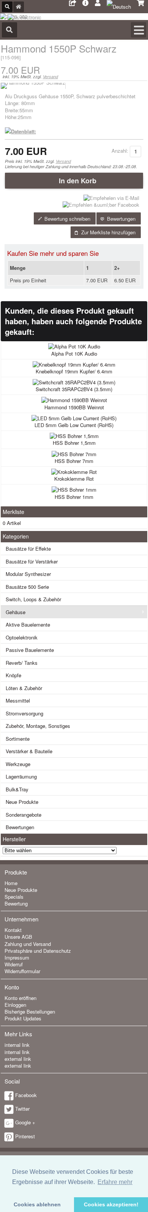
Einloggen (15, 1004)
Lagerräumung (21, 776)
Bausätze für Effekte (28, 548)
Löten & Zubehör (24, 688)
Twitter (22, 1108)
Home (11, 883)
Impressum (17, 957)
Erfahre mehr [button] (115, 1182)
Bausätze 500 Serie (27, 586)
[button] (74, 181)
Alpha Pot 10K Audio (74, 353)
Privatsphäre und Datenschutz (38, 950)
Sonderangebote (23, 814)
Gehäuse (15, 612)
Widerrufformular (22, 971)
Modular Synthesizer (28, 573)
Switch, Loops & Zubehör (33, 599)
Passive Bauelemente (30, 649)
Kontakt (13, 929)
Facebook (26, 1095)
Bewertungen (20, 827)
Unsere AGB (18, 936)
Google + (25, 1122)
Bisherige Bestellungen (30, 1011)
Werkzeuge (18, 764)
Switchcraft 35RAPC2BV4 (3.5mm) (74, 389)
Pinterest (25, 1136)
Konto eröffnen (20, 997)
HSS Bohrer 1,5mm (74, 442)
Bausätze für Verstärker (32, 561)
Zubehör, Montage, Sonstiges (38, 725)
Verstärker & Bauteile (29, 751)
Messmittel (18, 700)
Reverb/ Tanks (22, 662)
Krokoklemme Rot (74, 478)
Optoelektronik (22, 637)
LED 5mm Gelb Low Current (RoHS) (74, 425)
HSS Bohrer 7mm (74, 460)
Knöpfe (13, 675)
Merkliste (13, 511)
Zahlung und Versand (28, 943)
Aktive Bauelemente (28, 624)
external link (18, 1058)
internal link (17, 1044)
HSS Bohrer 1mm (74, 496)
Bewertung (16, 903)
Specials (14, 896)
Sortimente (18, 738)
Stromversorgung (24, 713)
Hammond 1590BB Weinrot (74, 407)
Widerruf (14, 964)
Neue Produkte (22, 801)
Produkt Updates (23, 1018)
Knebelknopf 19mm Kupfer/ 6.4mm (74, 371)
